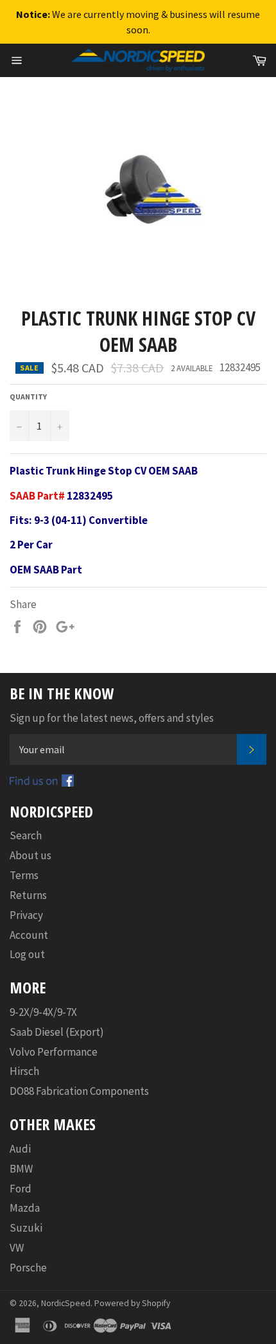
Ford (20, 1189)
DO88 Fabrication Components (79, 1091)
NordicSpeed (66, 1303)
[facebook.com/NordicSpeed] (42, 783)
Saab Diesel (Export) (57, 1032)
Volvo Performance (54, 1052)
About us (30, 855)
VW (17, 1248)
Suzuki (26, 1228)
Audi (20, 1149)
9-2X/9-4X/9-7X (43, 1012)
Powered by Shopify (132, 1303)
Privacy (26, 915)
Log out (27, 954)
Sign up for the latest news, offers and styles (112, 718)
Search (26, 835)
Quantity (28, 396)
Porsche (28, 1268)
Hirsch (24, 1071)
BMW (21, 1169)
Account (29, 935)
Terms (24, 875)
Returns (28, 895)
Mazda (25, 1208)
